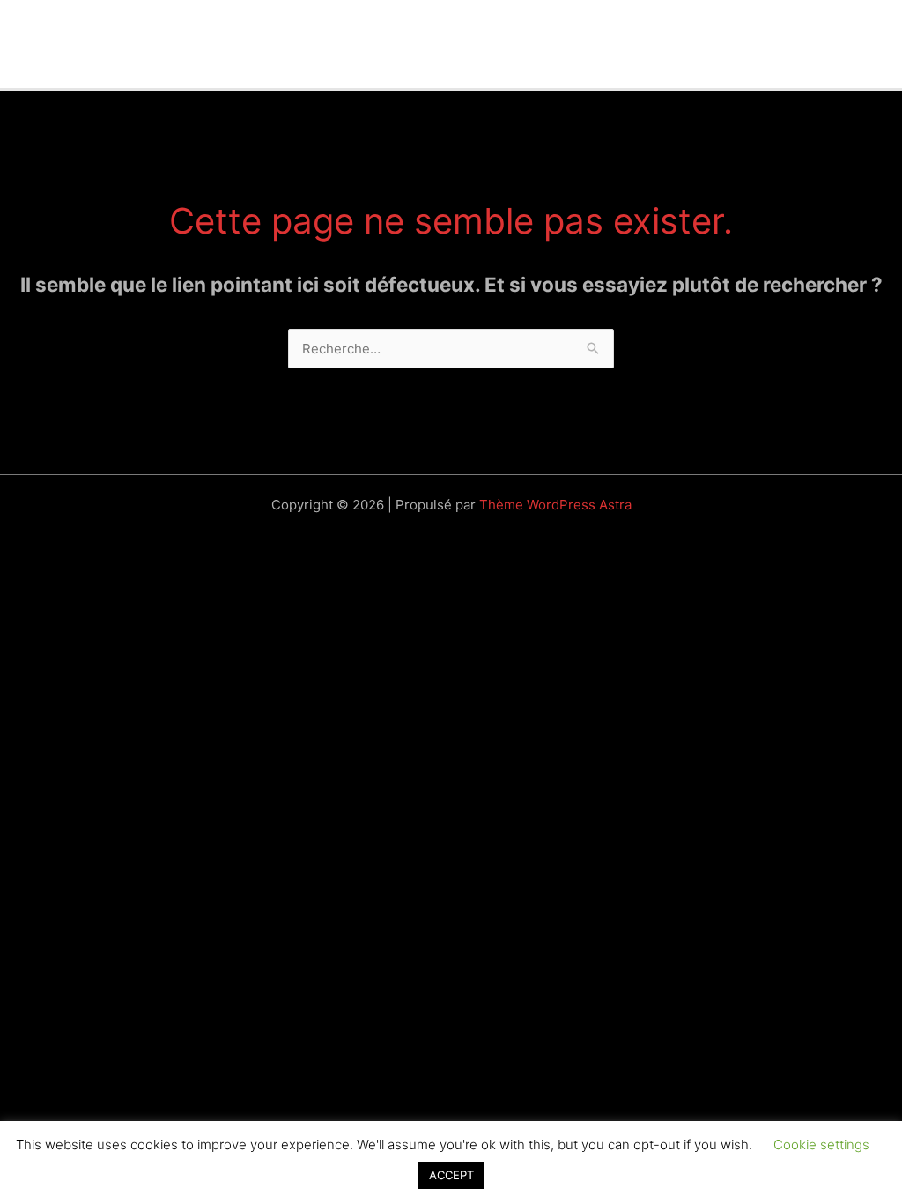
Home (71, 44)
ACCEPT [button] (451, 1175)
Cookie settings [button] (821, 1144)
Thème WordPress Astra (555, 504)
